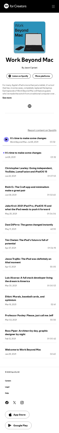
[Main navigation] (53, 6)
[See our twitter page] (14, 402)
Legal (7, 387)
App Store (19, 414)
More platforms (42, 76)
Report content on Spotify (42, 130)
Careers (8, 381)
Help (7, 393)
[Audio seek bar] (29, 145)
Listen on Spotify (20, 76)
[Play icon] (6, 139)
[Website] (29, 106)
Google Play (20, 425)
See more (7, 97)
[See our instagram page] (22, 402)
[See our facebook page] (7, 402)
